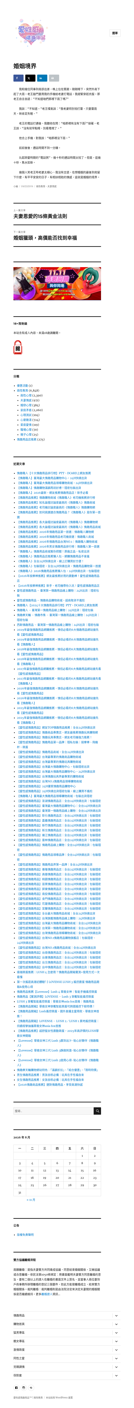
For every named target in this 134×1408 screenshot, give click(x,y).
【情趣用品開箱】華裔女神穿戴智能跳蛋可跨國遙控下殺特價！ (56, 1006)
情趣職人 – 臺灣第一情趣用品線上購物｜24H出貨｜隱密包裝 (55, 610)
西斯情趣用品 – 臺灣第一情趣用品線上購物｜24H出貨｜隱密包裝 (58, 625)
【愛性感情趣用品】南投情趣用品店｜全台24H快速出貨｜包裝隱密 (59, 894)
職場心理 (26, 429)
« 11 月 (31, 1199)
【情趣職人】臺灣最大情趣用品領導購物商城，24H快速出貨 (54, 483)
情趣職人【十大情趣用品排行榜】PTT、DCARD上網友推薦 (54, 473)
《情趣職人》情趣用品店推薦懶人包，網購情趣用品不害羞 (53, 556)
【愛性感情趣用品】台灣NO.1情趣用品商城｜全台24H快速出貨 (56, 947)
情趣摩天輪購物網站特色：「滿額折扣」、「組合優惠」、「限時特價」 (58, 1070)
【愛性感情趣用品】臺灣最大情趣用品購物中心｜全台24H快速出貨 (59, 806)
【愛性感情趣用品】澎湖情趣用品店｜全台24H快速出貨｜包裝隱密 (59, 801)
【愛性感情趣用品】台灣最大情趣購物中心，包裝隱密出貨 (53, 766)
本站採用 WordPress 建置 (59, 1397)
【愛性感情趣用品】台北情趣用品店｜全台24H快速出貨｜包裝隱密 (59, 962)
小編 (15, 186)
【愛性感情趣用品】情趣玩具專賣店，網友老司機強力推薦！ (54, 737)
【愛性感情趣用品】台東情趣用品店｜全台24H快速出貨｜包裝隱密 (59, 957)
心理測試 (26, 415)
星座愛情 (26, 424)
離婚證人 (47, 1294)
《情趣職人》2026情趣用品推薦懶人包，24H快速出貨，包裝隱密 (58, 571)
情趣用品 (19, 1315)
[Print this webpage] (54, 78)
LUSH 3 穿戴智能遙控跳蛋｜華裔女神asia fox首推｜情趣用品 (55, 1001)
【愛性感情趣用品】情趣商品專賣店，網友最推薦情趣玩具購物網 (57, 732)
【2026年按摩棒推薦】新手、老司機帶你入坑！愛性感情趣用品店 (58, 585)
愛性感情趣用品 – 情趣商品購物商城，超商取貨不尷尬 (51, 600)
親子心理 (26, 434)
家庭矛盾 (26, 410)
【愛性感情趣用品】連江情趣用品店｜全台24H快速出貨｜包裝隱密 (59, 835)
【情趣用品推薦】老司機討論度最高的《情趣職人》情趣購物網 (56, 507)
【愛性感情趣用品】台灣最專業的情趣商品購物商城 (49, 757)
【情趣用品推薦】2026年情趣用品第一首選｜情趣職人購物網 (55, 532)
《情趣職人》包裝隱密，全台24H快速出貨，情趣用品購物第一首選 (59, 566)
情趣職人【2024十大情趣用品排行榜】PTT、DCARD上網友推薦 (57, 605)
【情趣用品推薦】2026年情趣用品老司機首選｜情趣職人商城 (55, 536)
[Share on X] (30, 78)
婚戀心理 (26, 405)
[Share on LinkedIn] (42, 78)
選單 (115, 33)
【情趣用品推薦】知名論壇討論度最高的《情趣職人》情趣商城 (56, 502)
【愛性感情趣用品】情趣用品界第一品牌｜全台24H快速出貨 (54, 864)
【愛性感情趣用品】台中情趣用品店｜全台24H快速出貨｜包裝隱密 (59, 967)
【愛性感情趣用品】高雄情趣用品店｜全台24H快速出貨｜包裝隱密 (59, 874)
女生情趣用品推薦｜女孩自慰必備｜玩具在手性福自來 (50, 1079)
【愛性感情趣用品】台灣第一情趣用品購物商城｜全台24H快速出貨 (59, 928)
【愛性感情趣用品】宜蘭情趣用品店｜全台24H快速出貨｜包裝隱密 (59, 908)
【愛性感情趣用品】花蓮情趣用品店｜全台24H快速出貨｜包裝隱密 (59, 903)
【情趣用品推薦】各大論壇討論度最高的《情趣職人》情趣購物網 (57, 522)
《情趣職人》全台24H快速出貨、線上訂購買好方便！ (50, 561)
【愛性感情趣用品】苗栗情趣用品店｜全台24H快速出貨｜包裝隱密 (59, 884)
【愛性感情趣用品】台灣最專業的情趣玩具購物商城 (49, 761)
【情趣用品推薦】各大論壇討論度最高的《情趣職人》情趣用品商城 (59, 527)
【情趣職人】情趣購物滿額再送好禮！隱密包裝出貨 (49, 488)
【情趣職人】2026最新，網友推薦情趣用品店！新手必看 (52, 492)
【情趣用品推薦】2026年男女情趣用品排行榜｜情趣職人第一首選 (58, 546)
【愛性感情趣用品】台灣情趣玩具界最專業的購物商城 (50, 776)
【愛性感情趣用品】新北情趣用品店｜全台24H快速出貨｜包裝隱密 (59, 830)
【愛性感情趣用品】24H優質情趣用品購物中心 (46, 786)
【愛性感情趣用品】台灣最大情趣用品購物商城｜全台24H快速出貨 (59, 923)
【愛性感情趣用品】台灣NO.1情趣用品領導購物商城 (49, 781)
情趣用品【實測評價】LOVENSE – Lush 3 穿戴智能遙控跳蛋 (55, 996)
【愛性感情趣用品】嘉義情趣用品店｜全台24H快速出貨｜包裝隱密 (59, 820)
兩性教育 (40, 186)
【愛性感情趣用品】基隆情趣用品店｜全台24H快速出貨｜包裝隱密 (59, 869)
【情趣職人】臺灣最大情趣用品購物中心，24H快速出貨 (52, 478)
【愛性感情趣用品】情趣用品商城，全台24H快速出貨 (50, 752)
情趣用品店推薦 (26, 439)
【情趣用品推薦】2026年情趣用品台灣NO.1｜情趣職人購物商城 (57, 541)
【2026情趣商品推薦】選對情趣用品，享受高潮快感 (50, 1084)
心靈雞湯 (26, 420)
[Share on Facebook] (18, 78)
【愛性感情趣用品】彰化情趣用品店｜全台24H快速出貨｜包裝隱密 (59, 815)
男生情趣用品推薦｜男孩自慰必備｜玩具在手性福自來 (50, 1075)
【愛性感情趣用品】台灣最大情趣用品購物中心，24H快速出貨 (56, 771)
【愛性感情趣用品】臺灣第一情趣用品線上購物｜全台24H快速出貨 (59, 810)
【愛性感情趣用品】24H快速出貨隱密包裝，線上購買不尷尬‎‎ (54, 791)
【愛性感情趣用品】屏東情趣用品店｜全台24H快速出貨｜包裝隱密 (59, 889)
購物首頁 (19, 1324)
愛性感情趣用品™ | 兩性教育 (28, 1397)
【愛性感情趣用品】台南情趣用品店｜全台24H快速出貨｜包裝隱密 (59, 952)
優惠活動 (22, 385)
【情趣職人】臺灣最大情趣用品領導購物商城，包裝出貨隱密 (54, 796)
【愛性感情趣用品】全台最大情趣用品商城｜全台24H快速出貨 (56, 913)
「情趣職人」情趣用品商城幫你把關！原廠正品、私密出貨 (53, 551)
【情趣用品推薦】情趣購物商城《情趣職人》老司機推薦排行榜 (56, 497)
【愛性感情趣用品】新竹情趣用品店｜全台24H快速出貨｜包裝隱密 (59, 825)
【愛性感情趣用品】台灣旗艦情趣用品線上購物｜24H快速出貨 (56, 918)
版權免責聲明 (25, 1234)
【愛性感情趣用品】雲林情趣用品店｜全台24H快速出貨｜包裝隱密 (59, 840)
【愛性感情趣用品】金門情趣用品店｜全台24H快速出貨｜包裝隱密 (59, 898)
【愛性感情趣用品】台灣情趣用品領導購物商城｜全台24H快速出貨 (59, 933)
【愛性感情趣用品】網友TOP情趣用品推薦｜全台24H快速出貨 (56, 727)
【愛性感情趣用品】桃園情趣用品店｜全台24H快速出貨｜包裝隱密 (59, 879)
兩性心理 (26, 395)
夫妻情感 (52, 186)
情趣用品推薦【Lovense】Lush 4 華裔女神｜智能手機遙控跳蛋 (57, 991)
